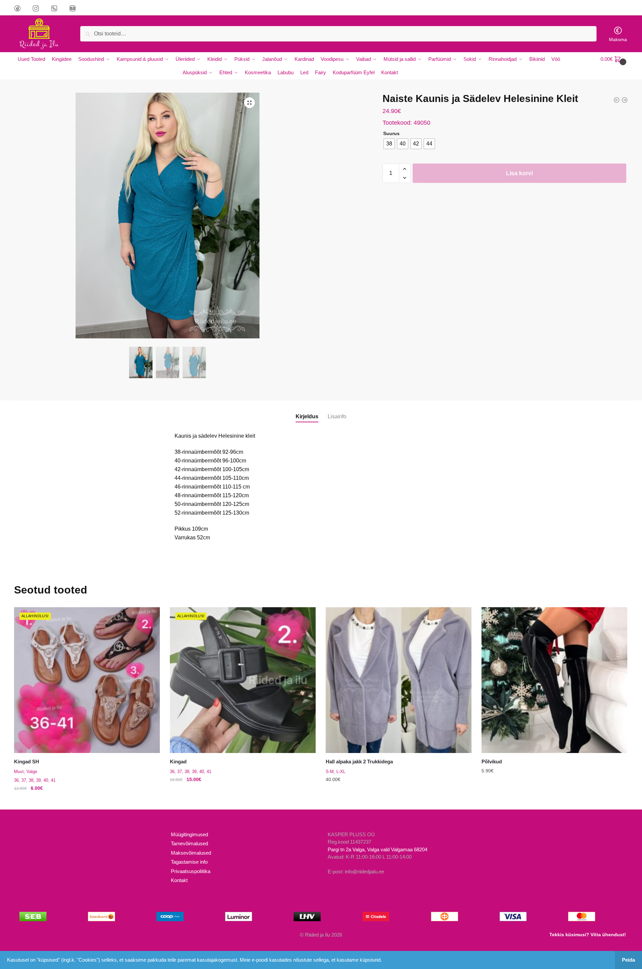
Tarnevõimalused (189, 843)
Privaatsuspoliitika (190, 871)
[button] (249, 102)
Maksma (618, 39)
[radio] (389, 144)
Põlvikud (491, 761)
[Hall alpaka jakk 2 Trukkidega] (398, 680)
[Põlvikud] (554, 680)
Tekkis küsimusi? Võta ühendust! (587, 934)
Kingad (178, 761)
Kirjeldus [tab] (307, 416)
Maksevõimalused (191, 853)
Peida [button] (628, 960)
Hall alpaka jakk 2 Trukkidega (359, 761)
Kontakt (179, 880)
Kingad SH (26, 761)
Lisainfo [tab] (337, 416)
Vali (87, 801)
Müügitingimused (189, 834)
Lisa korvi (519, 173)
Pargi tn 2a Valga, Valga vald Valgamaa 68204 (377, 849)
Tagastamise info (189, 862)
